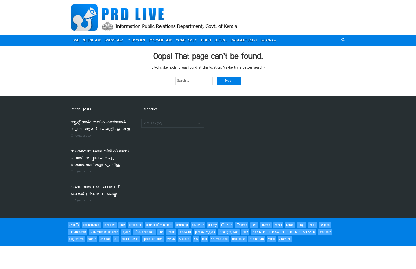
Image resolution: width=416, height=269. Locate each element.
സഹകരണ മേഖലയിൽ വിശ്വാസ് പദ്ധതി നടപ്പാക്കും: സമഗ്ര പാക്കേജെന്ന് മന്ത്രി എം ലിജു (100, 158)
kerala (289, 225)
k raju (301, 225)
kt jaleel (325, 225)
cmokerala (135, 225)
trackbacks (238, 239)
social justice (130, 239)
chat (122, 225)
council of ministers (159, 225)
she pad (105, 239)
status (171, 239)
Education (138, 40)
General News (92, 40)
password (185, 232)
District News (114, 40)
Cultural (221, 40)
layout (126, 232)
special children (152, 239)
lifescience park (144, 232)
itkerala (265, 225)
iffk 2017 (226, 225)
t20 (196, 239)
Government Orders (244, 40)
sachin (92, 239)
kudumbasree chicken (104, 232)
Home (76, 40)
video (271, 239)
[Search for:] (194, 81)
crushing (182, 225)
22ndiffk (74, 225)
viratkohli (285, 239)
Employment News (160, 40)
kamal (278, 225)
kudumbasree (77, 232)
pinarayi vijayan (205, 232)
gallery (212, 225)
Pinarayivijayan (228, 232)
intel (254, 225)
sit (115, 239)
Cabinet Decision (187, 40)
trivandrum (257, 239)
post (245, 232)
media (171, 232)
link (161, 232)
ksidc (313, 225)
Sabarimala (268, 40)
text (204, 239)
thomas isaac (219, 239)
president (325, 232)
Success (184, 239)
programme (76, 239)
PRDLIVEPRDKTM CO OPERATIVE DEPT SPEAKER (283, 232)
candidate (109, 225)
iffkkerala (241, 225)
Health (206, 40)
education (198, 225)
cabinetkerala (91, 225)
